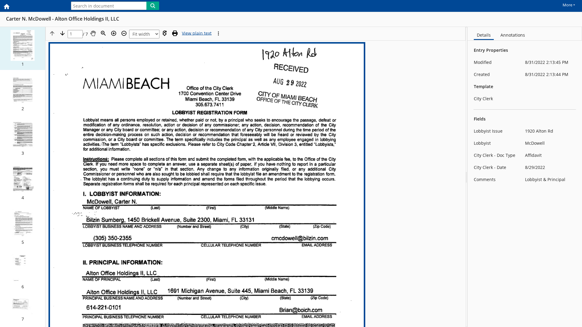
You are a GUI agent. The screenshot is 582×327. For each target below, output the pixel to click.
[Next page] (62, 33)
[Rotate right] (164, 33)
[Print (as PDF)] (175, 33)
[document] (524, 177)
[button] (22, 48)
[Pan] (93, 33)
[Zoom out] (124, 33)
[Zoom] (103, 33)
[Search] (152, 6)
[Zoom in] (114, 33)
